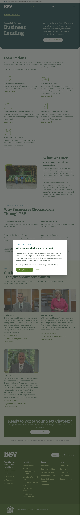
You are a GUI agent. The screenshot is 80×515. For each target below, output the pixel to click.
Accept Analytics (24, 270)
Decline (38, 270)
